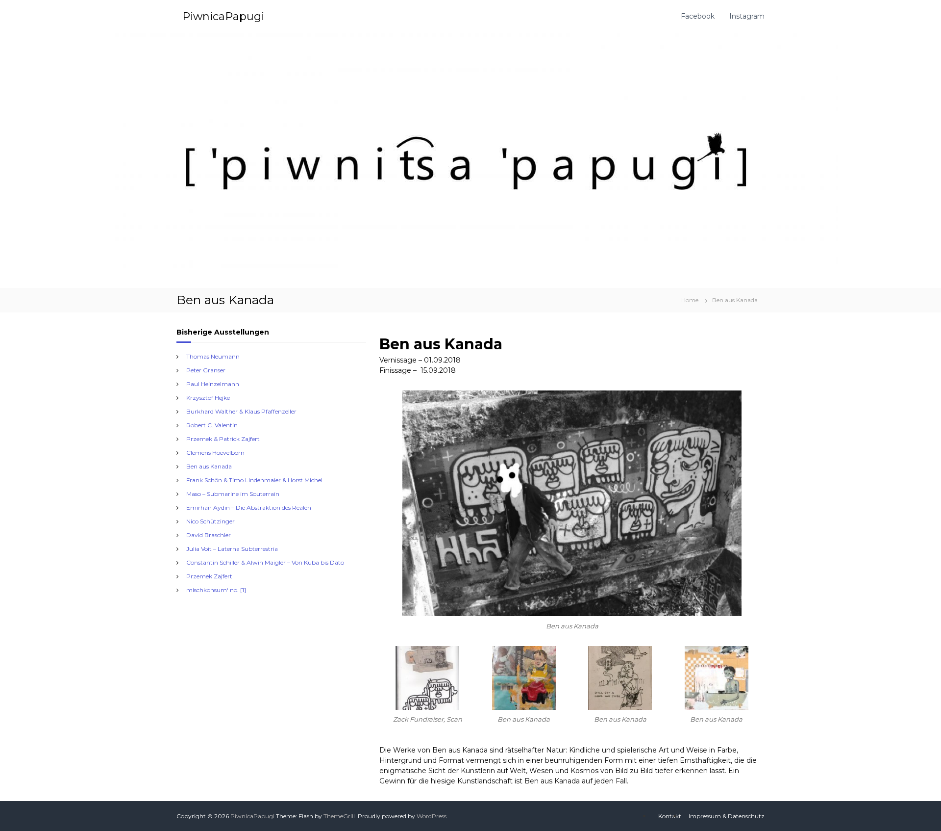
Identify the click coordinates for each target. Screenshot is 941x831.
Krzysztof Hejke (208, 397)
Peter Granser (205, 370)
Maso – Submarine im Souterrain (232, 493)
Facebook (698, 16)
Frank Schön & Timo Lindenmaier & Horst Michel (254, 480)
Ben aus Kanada (209, 466)
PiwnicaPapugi (223, 16)
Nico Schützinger (210, 521)
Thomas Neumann (213, 356)
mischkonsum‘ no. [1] (216, 590)
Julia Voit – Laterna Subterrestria (232, 548)
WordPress (431, 816)
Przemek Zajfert (209, 576)
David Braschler (208, 535)
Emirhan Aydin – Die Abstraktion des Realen (248, 507)
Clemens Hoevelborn (215, 452)
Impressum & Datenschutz (727, 816)
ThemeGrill (339, 816)
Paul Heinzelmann (212, 384)
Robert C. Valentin (212, 425)
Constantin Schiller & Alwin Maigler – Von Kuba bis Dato (265, 562)
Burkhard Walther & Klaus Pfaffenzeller (241, 411)
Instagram (747, 16)
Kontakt (669, 816)
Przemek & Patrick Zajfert (223, 438)
